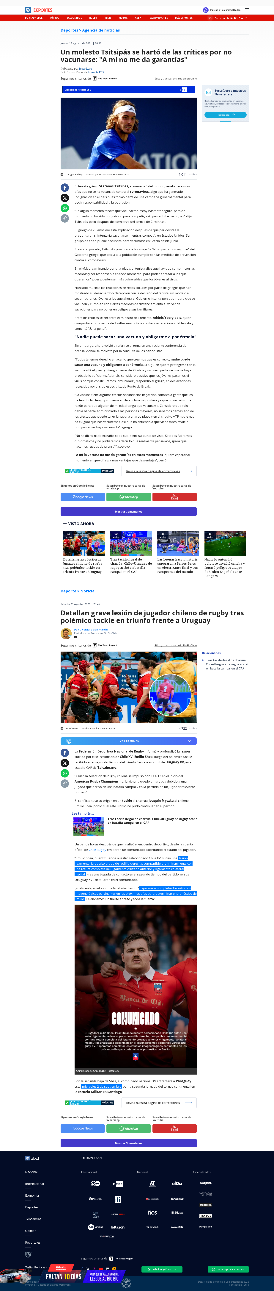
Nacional (31, 1172)
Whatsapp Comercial (164, 1269)
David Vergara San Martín (91, 629)
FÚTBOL (54, 17)
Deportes (31, 1207)
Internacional (34, 1184)
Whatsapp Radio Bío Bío (231, 1269)
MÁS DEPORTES (184, 17)
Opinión (30, 1231)
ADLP (138, 17)
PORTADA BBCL (33, 17)
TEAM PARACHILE (158, 17)
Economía (32, 1195)
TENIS (108, 17)
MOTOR (123, 17)
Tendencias (33, 1219)
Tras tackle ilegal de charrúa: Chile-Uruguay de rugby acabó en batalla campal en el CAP (152, 821)
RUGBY (93, 17)
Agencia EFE (96, 72)
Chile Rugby (97, 849)
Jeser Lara (85, 69)
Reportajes (32, 1242)
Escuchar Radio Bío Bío (228, 18)
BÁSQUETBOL (74, 17)
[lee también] (89, 826)
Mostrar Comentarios (128, 511)
